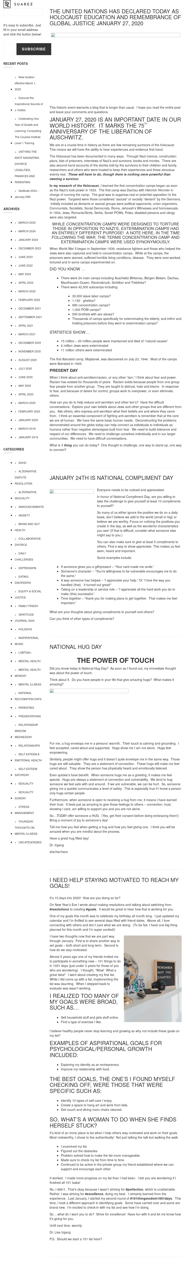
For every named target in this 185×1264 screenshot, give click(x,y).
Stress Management (24, 810)
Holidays (25, 629)
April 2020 (25, 394)
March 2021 (27, 334)
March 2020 (27, 403)
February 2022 (29, 300)
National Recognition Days (28, 696)
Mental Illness (29, 684)
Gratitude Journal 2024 (25, 617)
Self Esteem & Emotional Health (28, 757)
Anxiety (24, 515)
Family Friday (28, 606)
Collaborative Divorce (28, 541)
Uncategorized (30, 842)
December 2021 (29, 308)
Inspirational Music (27, 641)
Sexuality (25, 783)
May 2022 (24, 274)
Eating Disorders (23, 579)
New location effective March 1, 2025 (25, 83)
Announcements (31, 507)
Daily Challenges (24, 556)
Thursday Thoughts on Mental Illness (26, 827)
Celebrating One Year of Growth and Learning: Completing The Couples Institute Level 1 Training (28, 131)
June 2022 (25, 265)
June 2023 (25, 257)
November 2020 (29, 351)
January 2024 (28, 240)
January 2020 (28, 420)
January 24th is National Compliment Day (111, 477)
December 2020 (29, 343)
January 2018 (28, 437)
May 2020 (24, 385)
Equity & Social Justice (28, 594)
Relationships (29, 745)
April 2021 (25, 325)
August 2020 (27, 360)
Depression (27, 568)
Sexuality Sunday (24, 795)
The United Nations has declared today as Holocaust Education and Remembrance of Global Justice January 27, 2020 (115, 17)
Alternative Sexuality (26, 495)
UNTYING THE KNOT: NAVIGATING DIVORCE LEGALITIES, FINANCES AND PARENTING (27, 167)
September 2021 (30, 317)
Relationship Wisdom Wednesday (26, 731)
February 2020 (29, 411)
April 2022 (25, 282)
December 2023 (29, 248)
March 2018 (27, 428)
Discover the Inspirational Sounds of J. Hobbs (29, 104)
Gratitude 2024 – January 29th (27, 194)
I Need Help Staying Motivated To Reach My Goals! (114, 882)
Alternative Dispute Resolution (26, 477)
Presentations (29, 716)
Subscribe (34, 49)
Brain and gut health (27, 527)
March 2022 (27, 291)
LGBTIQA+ (25, 652)
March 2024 (27, 231)
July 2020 (25, 368)
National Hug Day (76, 646)
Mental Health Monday (28, 673)
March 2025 (27, 222)
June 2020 (25, 377)
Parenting (26, 707)
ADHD (22, 462)
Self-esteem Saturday (26, 772)
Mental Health (29, 661)
